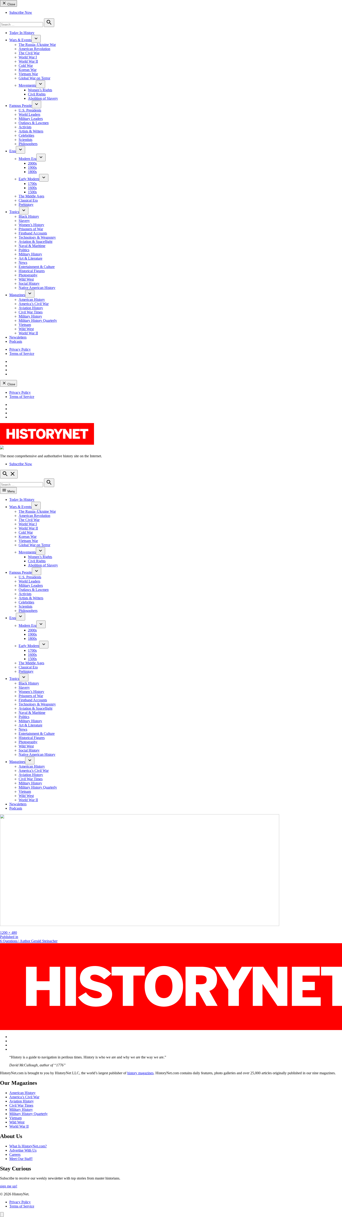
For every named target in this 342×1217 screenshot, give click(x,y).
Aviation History (31, 308)
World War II (28, 61)
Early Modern (29, 179)
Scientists (25, 140)
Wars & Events (20, 40)
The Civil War (29, 53)
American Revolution (34, 49)
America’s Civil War (34, 304)
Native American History (37, 288)
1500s (32, 192)
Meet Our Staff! (21, 1159)
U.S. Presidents (30, 110)
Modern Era (27, 159)
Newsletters (18, 337)
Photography (28, 275)
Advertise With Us (23, 1150)
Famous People (20, 106)
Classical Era (28, 200)
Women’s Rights (40, 90)
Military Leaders (31, 119)
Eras (12, 151)
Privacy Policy (20, 349)
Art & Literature (30, 258)
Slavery (24, 221)
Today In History (21, 33)
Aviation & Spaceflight (35, 242)
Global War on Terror (34, 78)
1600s (32, 188)
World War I (28, 57)
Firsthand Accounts (33, 233)
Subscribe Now (20, 12)
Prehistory (26, 205)
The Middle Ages (31, 196)
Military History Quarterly (38, 320)
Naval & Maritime (32, 246)
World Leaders (29, 114)
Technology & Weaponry (37, 237)
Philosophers (28, 144)
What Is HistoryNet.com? (28, 1146)
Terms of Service (21, 354)
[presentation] (36, 39)
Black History (29, 216)
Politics (24, 250)
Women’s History (31, 225)
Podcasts (15, 341)
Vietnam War (28, 74)
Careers (14, 1154)
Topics (14, 212)
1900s (32, 167)
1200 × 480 (8, 933)
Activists (25, 127)
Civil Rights (37, 94)
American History (32, 300)
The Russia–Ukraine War (37, 45)
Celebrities (26, 135)
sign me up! (8, 1186)
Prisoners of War (31, 229)
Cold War (26, 66)
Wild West (26, 279)
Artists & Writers (31, 131)
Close (11, 4)
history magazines (140, 1073)
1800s (32, 172)
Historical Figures (32, 271)
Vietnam (25, 325)
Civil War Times (31, 312)
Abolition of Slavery (43, 98)
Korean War (28, 70)
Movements (27, 85)
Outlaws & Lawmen (34, 123)
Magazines (17, 295)
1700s (32, 184)
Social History (29, 283)
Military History (30, 254)
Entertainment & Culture (37, 267)
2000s (32, 163)
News (23, 262)
